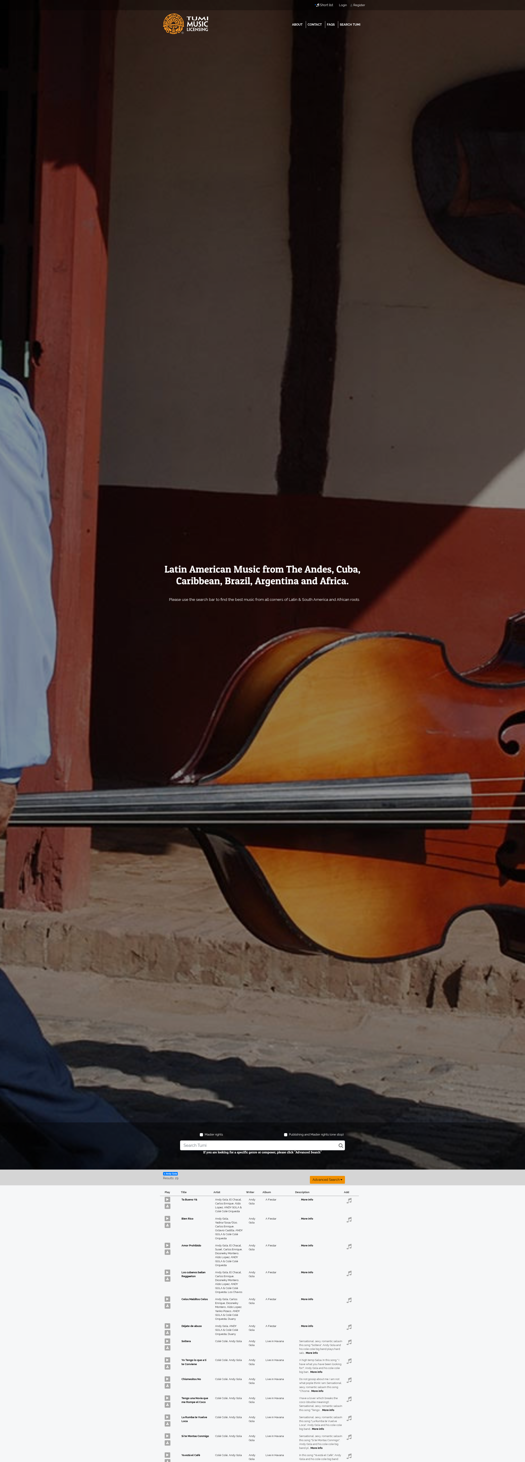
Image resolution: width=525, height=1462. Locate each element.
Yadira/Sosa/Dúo (226, 1222)
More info (307, 1199)
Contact (315, 24)
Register (359, 5)
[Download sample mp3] (169, 1205)
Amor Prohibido (191, 1245)
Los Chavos (235, 1292)
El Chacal (235, 1199)
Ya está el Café (190, 1455)
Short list (326, 5)
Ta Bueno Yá (189, 1199)
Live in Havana (275, 1341)
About (297, 24)
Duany (232, 1318)
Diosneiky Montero (227, 1253)
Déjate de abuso (191, 1326)
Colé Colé (222, 1341)
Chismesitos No (191, 1379)
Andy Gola (222, 1199)
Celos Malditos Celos (194, 1299)
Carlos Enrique (225, 1203)
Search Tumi (350, 24)
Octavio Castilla (225, 1230)
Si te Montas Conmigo (195, 1436)
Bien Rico (187, 1218)
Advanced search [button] (326, 1180)
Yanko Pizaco (224, 1311)
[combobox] (262, 1145)
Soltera (186, 1341)
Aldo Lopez (223, 1257)
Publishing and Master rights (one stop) (316, 1134)
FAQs (331, 24)
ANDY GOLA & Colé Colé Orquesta (229, 1234)
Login (343, 5)
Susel (219, 1249)
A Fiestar (271, 1199)
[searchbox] (262, 1145)
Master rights (214, 1134)
